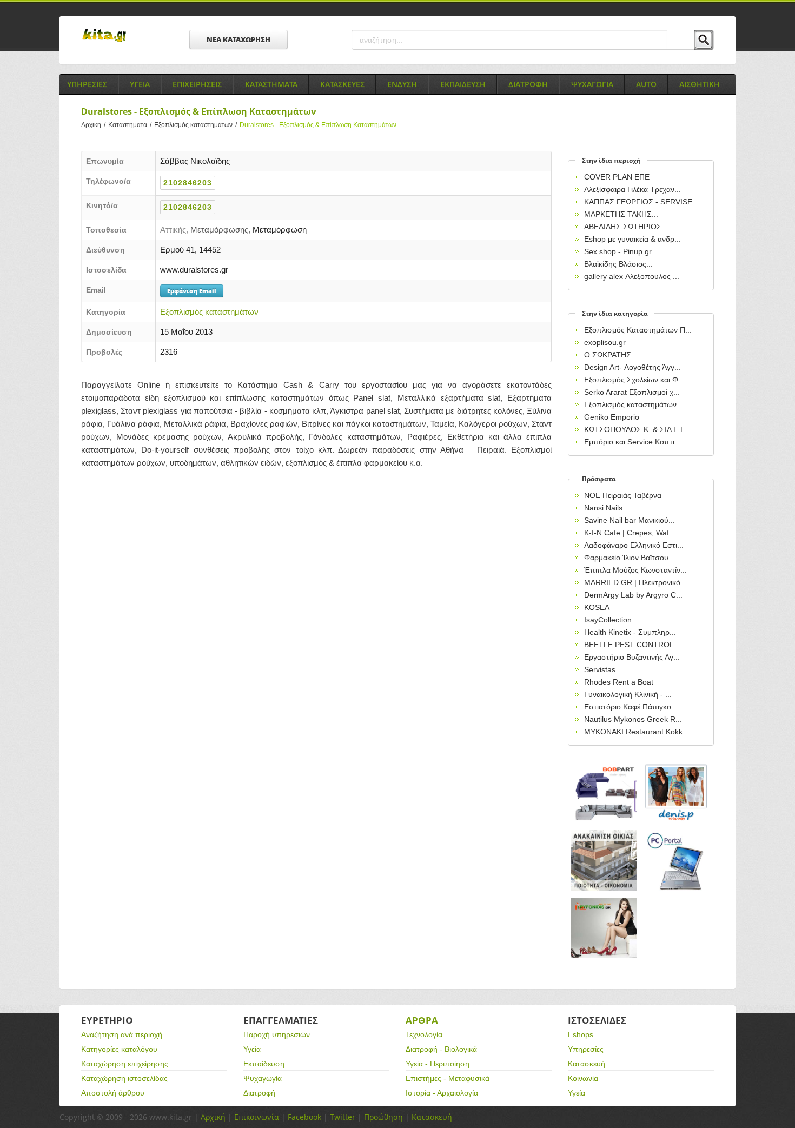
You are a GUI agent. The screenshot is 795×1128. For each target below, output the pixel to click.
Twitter (342, 1117)
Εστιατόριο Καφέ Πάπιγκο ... (632, 706)
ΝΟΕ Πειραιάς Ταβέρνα (622, 495)
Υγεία (252, 1049)
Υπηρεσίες (586, 1049)
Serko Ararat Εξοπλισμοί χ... (632, 392)
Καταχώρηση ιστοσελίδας (124, 1078)
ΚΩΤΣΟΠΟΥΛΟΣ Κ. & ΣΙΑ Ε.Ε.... (639, 429)
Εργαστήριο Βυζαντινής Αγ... (632, 657)
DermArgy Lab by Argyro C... (633, 594)
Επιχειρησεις (197, 84)
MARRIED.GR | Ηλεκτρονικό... (635, 582)
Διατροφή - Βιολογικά (441, 1049)
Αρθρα (422, 1020)
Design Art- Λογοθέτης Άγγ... (632, 367)
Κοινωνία (583, 1078)
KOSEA (597, 607)
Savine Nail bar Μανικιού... (629, 520)
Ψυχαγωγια (592, 84)
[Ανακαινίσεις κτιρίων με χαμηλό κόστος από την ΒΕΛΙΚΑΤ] (604, 860)
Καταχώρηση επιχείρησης (124, 1063)
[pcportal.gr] (676, 860)
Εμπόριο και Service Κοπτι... (632, 441)
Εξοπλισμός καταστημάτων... (633, 404)
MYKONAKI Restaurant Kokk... (636, 731)
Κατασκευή (586, 1063)
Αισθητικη (699, 84)
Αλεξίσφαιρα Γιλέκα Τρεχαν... (632, 189)
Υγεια (140, 84)
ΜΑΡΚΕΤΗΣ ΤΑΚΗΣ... (621, 214)
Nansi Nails (603, 507)
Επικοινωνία (256, 1117)
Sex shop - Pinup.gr (618, 251)
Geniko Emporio (611, 417)
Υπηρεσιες (87, 84)
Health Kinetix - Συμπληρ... (630, 632)
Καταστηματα (271, 84)
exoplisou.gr (605, 342)
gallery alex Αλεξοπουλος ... (631, 276)
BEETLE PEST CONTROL (629, 644)
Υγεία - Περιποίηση (437, 1063)
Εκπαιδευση (463, 84)
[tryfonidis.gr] (604, 928)
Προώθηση (383, 1117)
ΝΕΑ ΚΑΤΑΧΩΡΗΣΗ (238, 39)
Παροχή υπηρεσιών (276, 1034)
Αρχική (213, 1117)
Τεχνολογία (424, 1034)
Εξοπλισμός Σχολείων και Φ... (634, 379)
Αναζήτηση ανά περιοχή (121, 1034)
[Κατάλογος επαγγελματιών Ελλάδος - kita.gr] (104, 32)
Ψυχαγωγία (262, 1078)
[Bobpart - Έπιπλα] (604, 793)
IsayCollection (608, 619)
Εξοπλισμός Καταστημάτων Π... (638, 330)
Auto (646, 84)
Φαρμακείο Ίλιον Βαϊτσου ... (630, 557)
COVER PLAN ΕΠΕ (617, 176)
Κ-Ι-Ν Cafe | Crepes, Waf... (629, 532)
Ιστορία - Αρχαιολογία (442, 1093)
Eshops (580, 1034)
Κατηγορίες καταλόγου (119, 1049)
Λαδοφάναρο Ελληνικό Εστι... (634, 545)
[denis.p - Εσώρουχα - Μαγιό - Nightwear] (676, 793)
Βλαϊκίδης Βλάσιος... (618, 264)
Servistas (599, 669)
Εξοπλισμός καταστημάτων (195, 125)
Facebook (304, 1117)
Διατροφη (528, 84)
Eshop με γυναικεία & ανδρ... (632, 239)
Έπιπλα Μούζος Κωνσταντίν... (635, 570)
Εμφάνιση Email (191, 291)
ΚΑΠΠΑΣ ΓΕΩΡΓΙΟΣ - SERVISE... (641, 201)
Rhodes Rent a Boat (618, 682)
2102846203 (187, 182)
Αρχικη (93, 125)
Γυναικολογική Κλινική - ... (628, 694)
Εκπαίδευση (263, 1063)
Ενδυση (402, 84)
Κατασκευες (342, 84)
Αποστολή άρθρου (112, 1093)
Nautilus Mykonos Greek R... (633, 719)
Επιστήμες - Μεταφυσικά (447, 1078)
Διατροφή (259, 1093)
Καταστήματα (129, 125)
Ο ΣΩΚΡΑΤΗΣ (607, 354)
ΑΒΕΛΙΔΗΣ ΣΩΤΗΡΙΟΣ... (626, 226)
